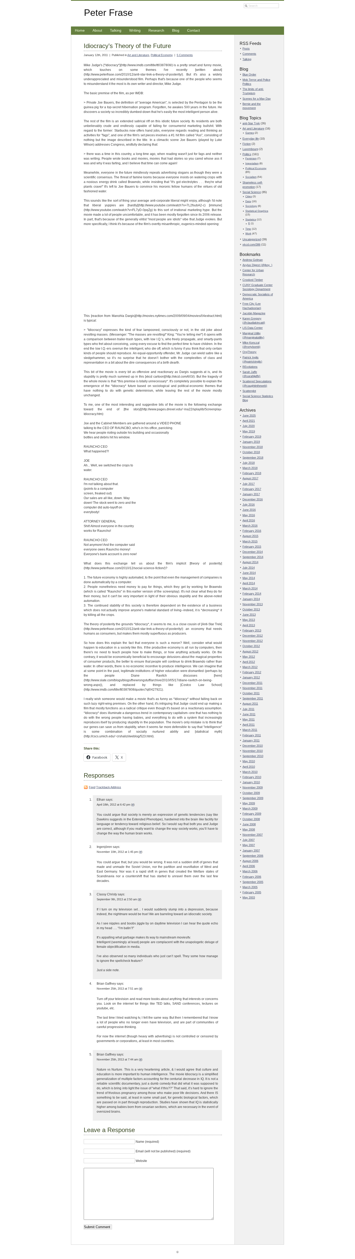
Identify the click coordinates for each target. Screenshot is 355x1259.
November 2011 (252, 688)
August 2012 (250, 651)
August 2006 (250, 860)
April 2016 (248, 520)
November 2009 (252, 787)
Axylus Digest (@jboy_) (257, 265)
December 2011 (252, 682)
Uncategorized (251, 239)
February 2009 (251, 813)
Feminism (251, 158)
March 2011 (249, 729)
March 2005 (250, 887)
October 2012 (251, 646)
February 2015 (251, 546)
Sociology (251, 206)
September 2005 (252, 881)
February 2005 (251, 892)
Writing (135, 30)
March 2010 (250, 771)
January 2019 (251, 441)
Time (248, 228)
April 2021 (248, 420)
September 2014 (252, 557)
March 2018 (250, 467)
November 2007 (252, 834)
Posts (246, 48)
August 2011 (250, 703)
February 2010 (251, 777)
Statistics (250, 219)
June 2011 (248, 714)
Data (248, 201)
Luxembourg (250, 149)
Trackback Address (108, 787)
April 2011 (248, 724)
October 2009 (251, 792)
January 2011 (251, 740)
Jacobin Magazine (253, 313)
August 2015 (250, 535)
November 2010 (252, 750)
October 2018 (251, 452)
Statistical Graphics (256, 210)
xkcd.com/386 (251, 244)
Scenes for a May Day (256, 98)
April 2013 (248, 625)
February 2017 (251, 489)
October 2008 (251, 819)
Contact (193, 30)
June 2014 (249, 572)
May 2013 (248, 619)
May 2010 (248, 761)
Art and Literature (138, 55)
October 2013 (251, 609)
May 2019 (248, 431)
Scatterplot (249, 390)
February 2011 (251, 735)
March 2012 (250, 667)
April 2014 (248, 583)
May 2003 (248, 897)
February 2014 (251, 593)
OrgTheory (249, 351)
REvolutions (250, 366)
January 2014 (251, 599)
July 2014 (248, 567)
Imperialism (252, 163)
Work (248, 233)
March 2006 (250, 871)
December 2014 (252, 551)
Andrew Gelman (252, 259)
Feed (92, 787)
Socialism (251, 176)
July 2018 (248, 462)
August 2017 (250, 478)
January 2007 (251, 850)
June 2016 (249, 509)
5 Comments (185, 55)
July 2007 (248, 839)
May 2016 (248, 515)
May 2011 (248, 719)
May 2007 (248, 845)
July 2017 (248, 483)
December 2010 (252, 745)
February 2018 (251, 473)
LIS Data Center (252, 327)
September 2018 (252, 457)
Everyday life (250, 138)
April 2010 (248, 766)
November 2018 (252, 446)
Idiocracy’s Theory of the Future (127, 45)
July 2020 (248, 425)
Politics (246, 154)
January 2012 (251, 677)
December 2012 (252, 635)
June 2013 (249, 614)
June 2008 (249, 824)
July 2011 (248, 709)
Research (156, 30)
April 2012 (248, 661)
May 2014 (248, 578)
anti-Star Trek (251, 123)
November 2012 (252, 640)
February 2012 (251, 672)
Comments (249, 53)
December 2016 (252, 499)
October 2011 (251, 693)
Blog (175, 30)
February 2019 (251, 436)
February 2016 (251, 530)
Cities (248, 196)
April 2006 (248, 866)
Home (80, 30)
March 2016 (250, 525)
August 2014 (250, 562)
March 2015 (250, 541)
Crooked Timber (252, 279)
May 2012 (248, 656)
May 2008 (248, 829)
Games (249, 132)
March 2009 (250, 808)
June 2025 (249, 415)
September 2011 (252, 698)
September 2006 (252, 855)
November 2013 (252, 604)
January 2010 (251, 782)
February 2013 (251, 630)
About (97, 30)
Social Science (251, 192)
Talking (115, 30)
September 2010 (252, 756)
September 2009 (252, 798)
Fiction (246, 143)
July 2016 (248, 504)
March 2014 (250, 588)
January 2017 (251, 494)
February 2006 (251, 876)
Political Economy (162, 55)
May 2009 (248, 803)
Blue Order (249, 74)
